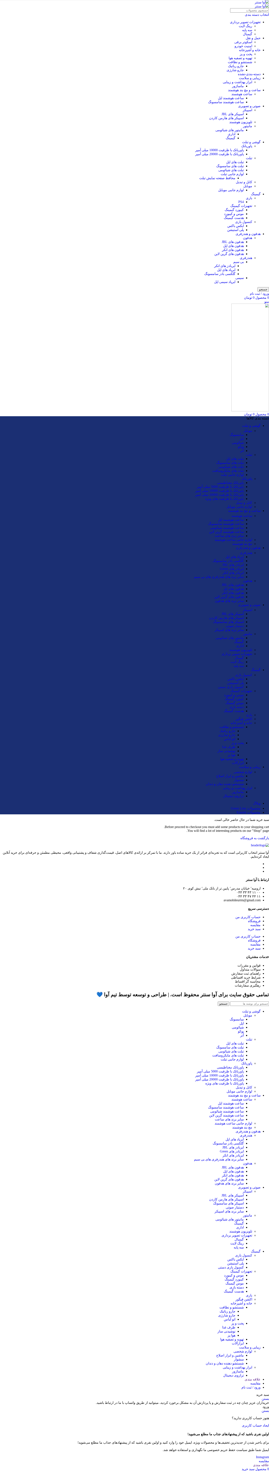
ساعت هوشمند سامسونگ (226, 102)
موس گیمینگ (234, 703)
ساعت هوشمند (241, 94)
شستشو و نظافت (240, 62)
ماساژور (238, 86)
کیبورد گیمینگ (234, 210)
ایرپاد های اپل (226, 270)
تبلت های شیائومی (231, 170)
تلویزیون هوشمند (240, 122)
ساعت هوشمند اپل (231, 98)
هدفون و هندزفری (248, 234)
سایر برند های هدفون (229, 601)
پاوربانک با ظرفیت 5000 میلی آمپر (220, 486)
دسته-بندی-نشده (249, 74)
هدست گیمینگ (234, 218)
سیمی (239, 278)
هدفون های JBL (233, 242)
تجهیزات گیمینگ (241, 206)
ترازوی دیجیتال (233, 796)
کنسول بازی (243, 222)
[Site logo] (262, 2)
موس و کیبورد (234, 214)
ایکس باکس (235, 226)
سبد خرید (254, 929)
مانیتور (247, 126)
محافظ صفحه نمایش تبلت (217, 178)
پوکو (241, 446)
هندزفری (246, 258)
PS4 (241, 202)
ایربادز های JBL (233, 565)
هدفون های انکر (233, 250)
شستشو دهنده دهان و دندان (225, 784)
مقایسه (255, 925)
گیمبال (247, 34)
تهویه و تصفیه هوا (240, 58)
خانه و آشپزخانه (250, 50)
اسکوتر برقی (243, 42)
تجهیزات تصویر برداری (245, 22)
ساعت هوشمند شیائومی (227, 527)
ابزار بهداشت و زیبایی (237, 82)
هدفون (247, 238)
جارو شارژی (235, 70)
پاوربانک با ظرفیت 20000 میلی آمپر (219, 154)
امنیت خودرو (243, 46)
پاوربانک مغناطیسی (230, 482)
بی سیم (238, 262)
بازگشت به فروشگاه (254, 838)
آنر (242, 450)
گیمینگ (230, 138)
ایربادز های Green (232, 569)
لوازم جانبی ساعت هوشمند (233, 539)
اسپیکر (247, 110)
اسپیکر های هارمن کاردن (226, 118)
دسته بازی (236, 707)
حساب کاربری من (248, 917)
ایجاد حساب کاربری (255, 1425)
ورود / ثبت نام (251, 1387)
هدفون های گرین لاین (229, 254)
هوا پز (231, 755)
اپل (242, 438)
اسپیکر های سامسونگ (228, 622)
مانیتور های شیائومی (229, 130)
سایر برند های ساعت (229, 535)
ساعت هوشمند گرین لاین (226, 531)
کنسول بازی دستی (231, 687)
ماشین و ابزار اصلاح (230, 776)
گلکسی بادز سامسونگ (219, 274)
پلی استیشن (235, 230)
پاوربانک (246, 146)
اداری (231, 134)
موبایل (247, 186)
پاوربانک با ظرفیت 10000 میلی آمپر (219, 150)
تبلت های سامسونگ (230, 166)
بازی (249, 198)
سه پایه (247, 30)
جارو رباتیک (236, 66)
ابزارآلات (238, 763)
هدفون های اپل (233, 246)
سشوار (239, 780)
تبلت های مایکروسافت (228, 470)
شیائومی (238, 442)
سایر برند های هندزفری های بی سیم (219, 577)
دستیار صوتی (235, 626)
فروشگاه (254, 921)
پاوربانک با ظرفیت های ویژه (224, 498)
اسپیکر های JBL (233, 114)
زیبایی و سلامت (250, 78)
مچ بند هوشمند (242, 543)
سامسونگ (237, 434)
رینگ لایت (245, 26)
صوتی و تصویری (249, 106)
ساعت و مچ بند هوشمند (244, 90)
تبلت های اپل (235, 162)
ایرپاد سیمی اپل (224, 282)
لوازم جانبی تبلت (232, 174)
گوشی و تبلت (251, 142)
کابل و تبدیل (244, 182)
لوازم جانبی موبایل (231, 190)
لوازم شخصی (242, 772)
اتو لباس (229, 739)
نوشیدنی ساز (226, 751)
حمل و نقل (253, 38)
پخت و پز (246, 54)
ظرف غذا (228, 747)
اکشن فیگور (243, 719)
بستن (265, 1398)
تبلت (249, 158)
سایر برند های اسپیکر (229, 630)
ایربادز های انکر (224, 266)
